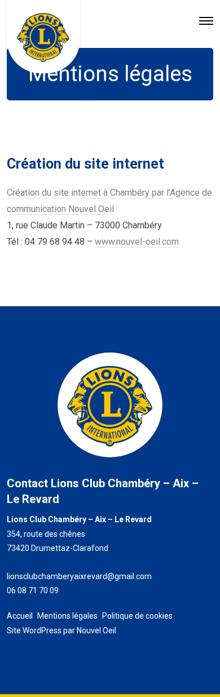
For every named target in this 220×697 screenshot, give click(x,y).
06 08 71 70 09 (33, 590)
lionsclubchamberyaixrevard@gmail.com (79, 576)
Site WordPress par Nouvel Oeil (61, 630)
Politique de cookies (137, 615)
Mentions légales (67, 615)
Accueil (20, 615)
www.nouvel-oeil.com (137, 241)
